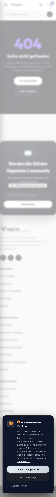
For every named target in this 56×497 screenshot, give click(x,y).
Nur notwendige (28, 477)
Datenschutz (23, 461)
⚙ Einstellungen (18, 485)
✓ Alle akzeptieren (28, 469)
